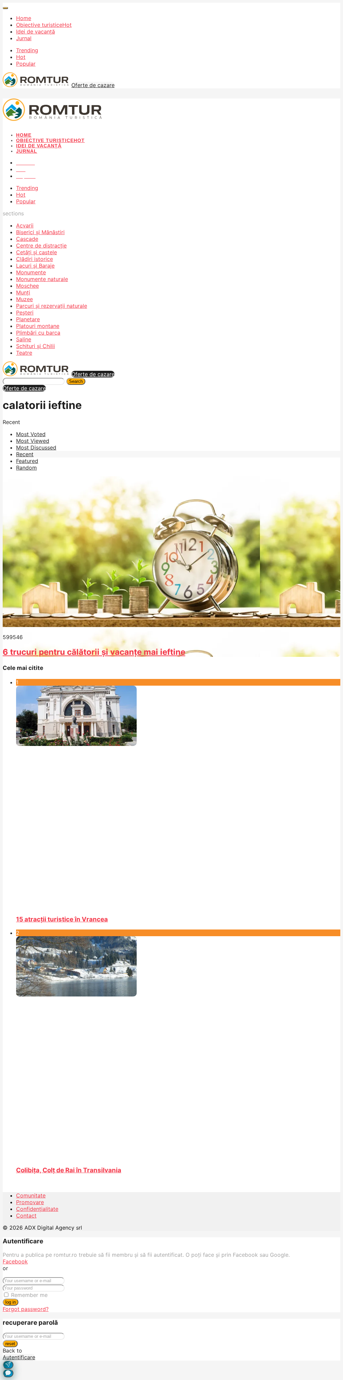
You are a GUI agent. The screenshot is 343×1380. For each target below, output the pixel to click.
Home (23, 18)
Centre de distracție (41, 245)
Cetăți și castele (36, 252)
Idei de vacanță (35, 31)
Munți (23, 292)
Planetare (28, 319)
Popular (26, 63)
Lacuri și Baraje (35, 265)
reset (10, 1343)
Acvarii (24, 225)
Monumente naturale (42, 279)
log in (10, 1302)
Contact (26, 1215)
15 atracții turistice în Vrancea (62, 919)
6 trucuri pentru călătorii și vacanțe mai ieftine (94, 652)
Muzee (24, 299)
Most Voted (31, 434)
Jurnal (23, 38)
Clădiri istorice (34, 259)
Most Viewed (32, 440)
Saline (23, 339)
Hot (20, 57)
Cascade (27, 238)
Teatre (24, 352)
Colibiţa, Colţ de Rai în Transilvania (68, 1170)
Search (76, 381)
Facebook (15, 1261)
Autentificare (19, 1357)
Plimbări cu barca (38, 332)
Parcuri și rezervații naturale (51, 305)
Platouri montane (37, 326)
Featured (27, 461)
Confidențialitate (37, 1208)
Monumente (31, 272)
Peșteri (24, 312)
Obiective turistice (44, 24)
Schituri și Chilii (35, 346)
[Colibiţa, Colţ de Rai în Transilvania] (178, 1048)
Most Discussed (36, 447)
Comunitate (31, 1195)
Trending (27, 50)
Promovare (30, 1202)
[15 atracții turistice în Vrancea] (178, 797)
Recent (24, 454)
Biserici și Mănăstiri (40, 232)
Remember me (29, 1295)
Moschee (27, 285)
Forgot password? (26, 1309)
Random (26, 467)
